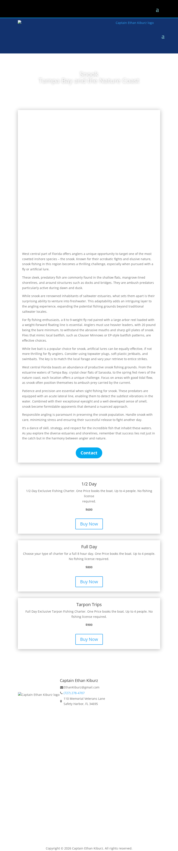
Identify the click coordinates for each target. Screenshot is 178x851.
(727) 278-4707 (74, 693)
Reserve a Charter (89, 723)
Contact (89, 453)
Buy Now (89, 524)
